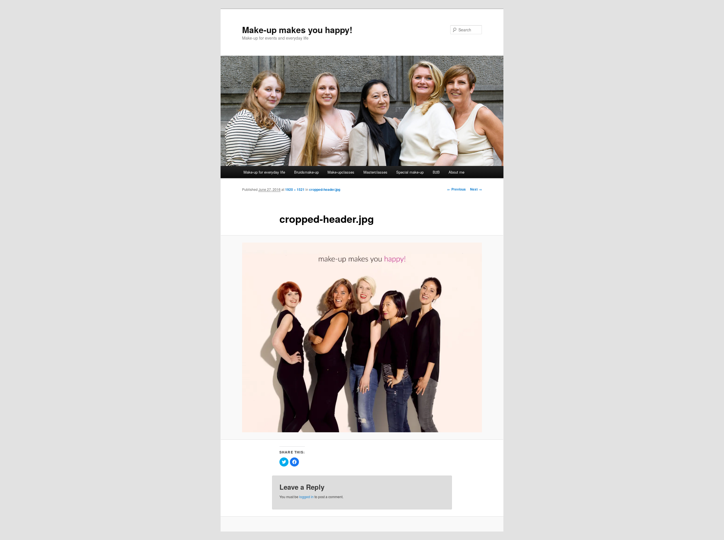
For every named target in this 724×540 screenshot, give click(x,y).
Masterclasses (375, 172)
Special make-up (410, 172)
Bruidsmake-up (306, 172)
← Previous (456, 189)
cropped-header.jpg (324, 189)
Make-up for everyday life (264, 172)
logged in (306, 496)
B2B (436, 172)
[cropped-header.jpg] (362, 338)
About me (456, 172)
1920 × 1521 (295, 189)
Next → (476, 189)
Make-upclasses (340, 172)
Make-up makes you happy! (297, 29)
